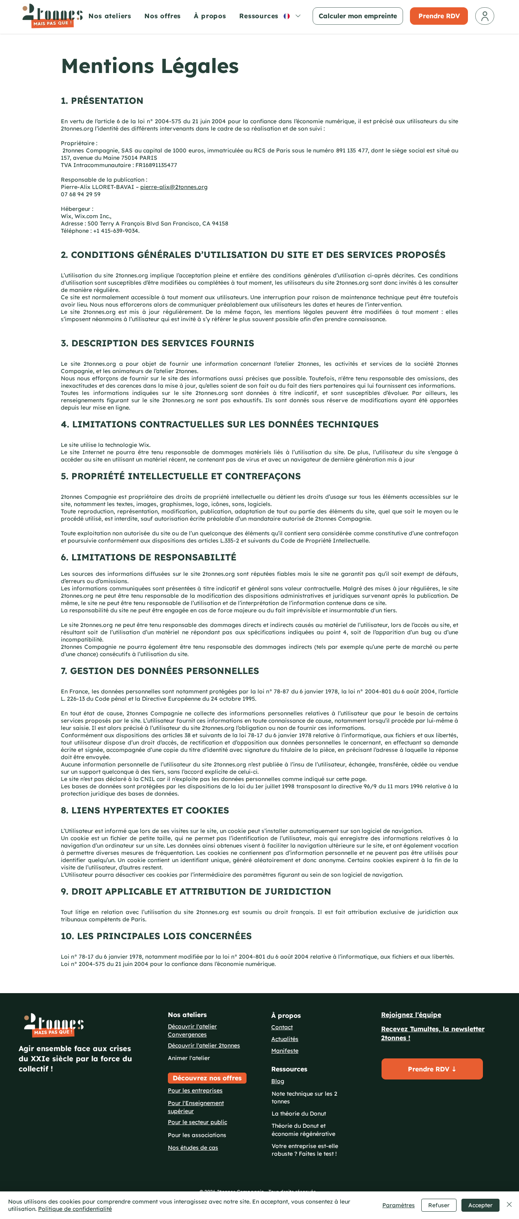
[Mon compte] (484, 16)
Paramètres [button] (398, 1205)
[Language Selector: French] (291, 16)
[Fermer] (509, 1205)
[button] (263, 15)
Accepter (480, 1205)
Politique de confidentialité (75, 1209)
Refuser (439, 1205)
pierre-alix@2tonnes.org (174, 187)
